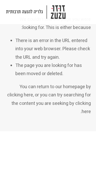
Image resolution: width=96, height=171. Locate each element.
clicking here (20, 95)
